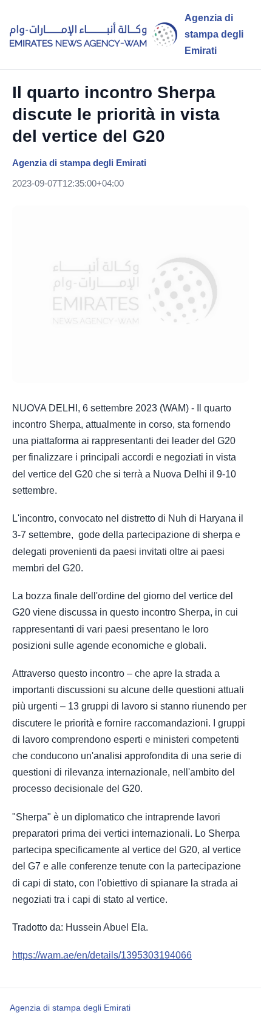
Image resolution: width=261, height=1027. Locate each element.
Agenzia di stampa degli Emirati (70, 1007)
